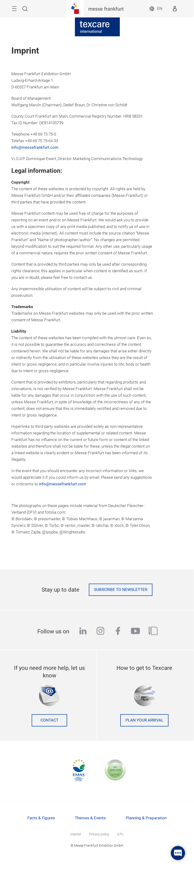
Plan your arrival (144, 720)
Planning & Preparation (146, 818)
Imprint (75, 834)
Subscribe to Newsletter (120, 589)
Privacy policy (99, 834)
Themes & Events (90, 818)
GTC (120, 834)
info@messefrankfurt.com (34, 147)
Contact (49, 720)
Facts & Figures (41, 818)
